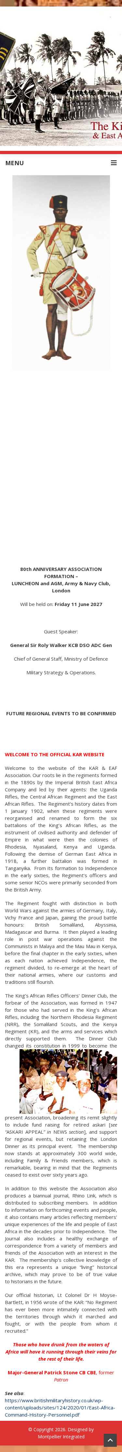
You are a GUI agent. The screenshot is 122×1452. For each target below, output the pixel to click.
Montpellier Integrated (61, 1436)
